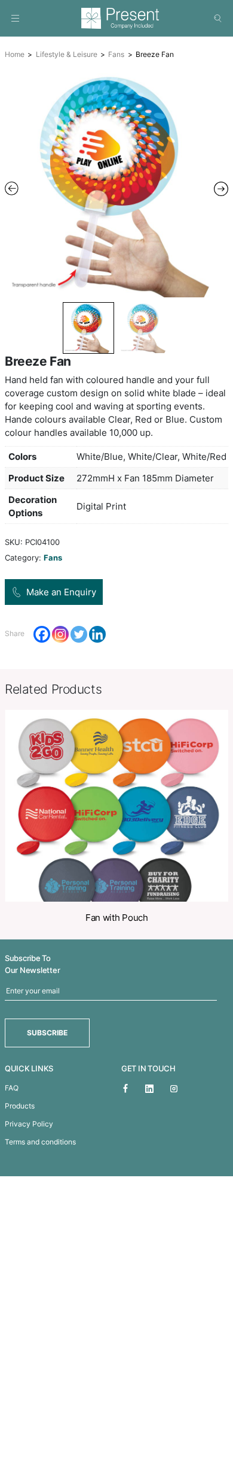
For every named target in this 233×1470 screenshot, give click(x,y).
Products (20, 1105)
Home (14, 54)
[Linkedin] (97, 634)
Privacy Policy (29, 1123)
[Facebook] (41, 634)
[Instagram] (60, 634)
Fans (116, 54)
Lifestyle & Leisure (66, 54)
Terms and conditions (40, 1141)
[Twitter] (78, 634)
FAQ (12, 1087)
